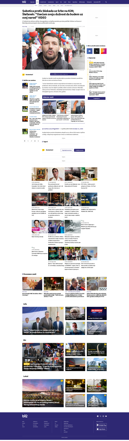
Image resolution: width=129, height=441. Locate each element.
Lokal (45, 426)
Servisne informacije (71, 402)
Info (23, 421)
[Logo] (24, 2)
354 (26, 107)
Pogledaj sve (97, 98)
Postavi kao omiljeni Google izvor (59, 74)
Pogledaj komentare (67, 150)
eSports (46, 421)
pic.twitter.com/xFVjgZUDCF (50, 129)
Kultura (35, 425)
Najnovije (32, 2)
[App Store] (101, 429)
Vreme (56, 426)
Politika (24, 26)
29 (26, 129)
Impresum (66, 423)
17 (26, 96)
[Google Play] (101, 425)
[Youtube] (106, 416)
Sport (23, 423)
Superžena (35, 426)
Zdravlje (35, 421)
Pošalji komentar (80, 150)
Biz (23, 425)
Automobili (46, 425)
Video (56, 421)
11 (61, 344)
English (56, 425)
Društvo (90, 402)
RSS (64, 430)
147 (26, 83)
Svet (89, 316)
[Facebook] (89, 51)
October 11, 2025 (78, 129)
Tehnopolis (46, 423)
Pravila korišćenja (68, 425)
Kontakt (66, 432)
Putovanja (35, 423)
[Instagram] (104, 51)
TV (55, 423)
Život (23, 426)
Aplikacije (66, 428)
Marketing (66, 421)
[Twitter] (97, 51)
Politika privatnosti (68, 426)
